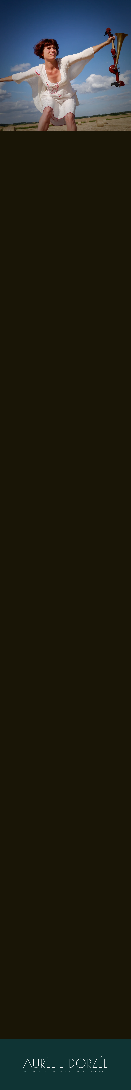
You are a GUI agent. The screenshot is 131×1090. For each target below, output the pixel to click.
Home (26, 1072)
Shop (91, 1072)
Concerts (81, 1072)
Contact (103, 1072)
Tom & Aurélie (39, 1072)
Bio (70, 1072)
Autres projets (58, 1072)
